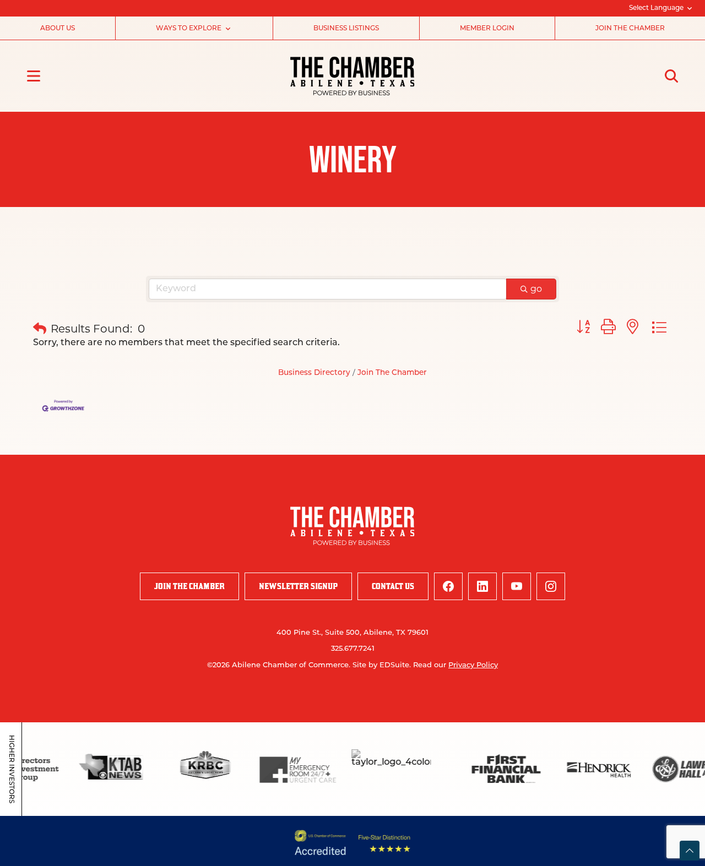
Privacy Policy (473, 665)
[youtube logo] (516, 586)
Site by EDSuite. (381, 665)
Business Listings (346, 28)
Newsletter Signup (298, 586)
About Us (57, 28)
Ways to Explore (188, 28)
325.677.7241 (353, 648)
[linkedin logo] (482, 586)
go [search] (536, 289)
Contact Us (393, 586)
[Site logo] (352, 76)
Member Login (487, 28)
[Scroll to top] (689, 850)
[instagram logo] (550, 586)
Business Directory (314, 373)
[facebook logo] (448, 586)
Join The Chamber (392, 373)
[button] (39, 329)
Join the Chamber (630, 28)
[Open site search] (671, 76)
